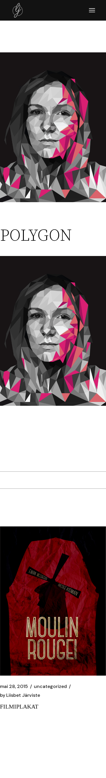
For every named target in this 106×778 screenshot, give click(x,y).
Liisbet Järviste (20, 695)
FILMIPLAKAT (19, 706)
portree (8, 457)
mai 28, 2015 (14, 686)
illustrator (53, 447)
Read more (14, 730)
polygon (77, 447)
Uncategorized (49, 220)
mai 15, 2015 (13, 220)
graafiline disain (19, 447)
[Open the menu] (92, 10)
